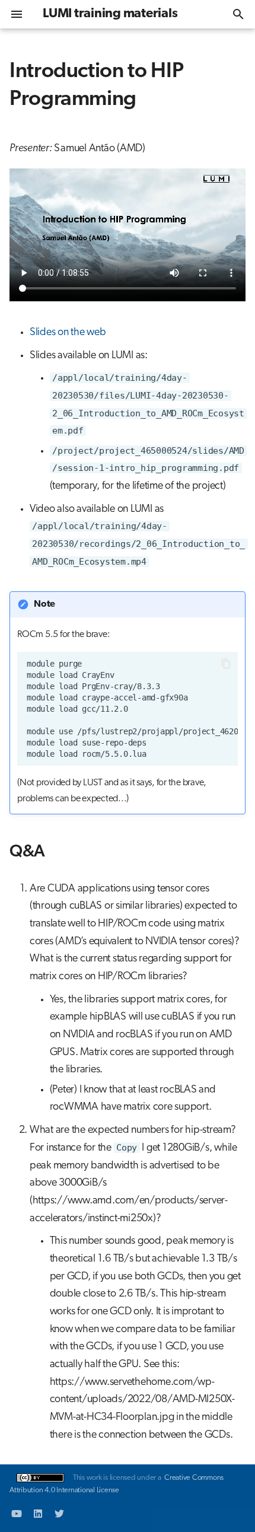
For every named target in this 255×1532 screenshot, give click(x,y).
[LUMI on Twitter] (59, 1513)
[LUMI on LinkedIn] (37, 1513)
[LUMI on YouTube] (16, 1513)
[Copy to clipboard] (226, 664)
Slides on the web (68, 332)
